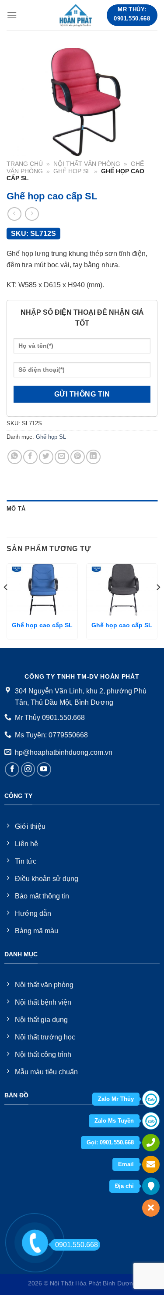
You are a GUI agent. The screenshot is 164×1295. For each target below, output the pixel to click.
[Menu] (12, 15)
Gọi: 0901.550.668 (110, 1142)
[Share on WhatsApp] (14, 457)
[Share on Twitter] (46, 457)
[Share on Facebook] (30, 457)
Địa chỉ (124, 1186)
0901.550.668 (76, 1244)
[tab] (82, 509)
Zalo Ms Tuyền (114, 1120)
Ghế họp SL (72, 171)
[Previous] (6, 604)
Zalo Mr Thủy (116, 1099)
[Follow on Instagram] (28, 769)
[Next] (158, 604)
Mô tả (16, 508)
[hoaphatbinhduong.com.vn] (76, 15)
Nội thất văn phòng (86, 164)
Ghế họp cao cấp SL (42, 625)
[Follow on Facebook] (12, 769)
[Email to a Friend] (62, 457)
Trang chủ (25, 164)
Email (126, 1164)
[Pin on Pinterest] (77, 457)
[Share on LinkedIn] (93, 457)
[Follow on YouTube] (44, 769)
